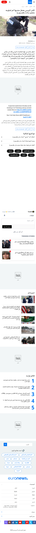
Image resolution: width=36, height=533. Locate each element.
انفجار (23, 155)
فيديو (33, 502)
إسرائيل (15, 459)
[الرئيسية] (34, 6)
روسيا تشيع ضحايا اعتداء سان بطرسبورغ (24, 141)
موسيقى (28, 467)
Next (33, 495)
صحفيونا (33, 506)
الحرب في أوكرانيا (26, 459)
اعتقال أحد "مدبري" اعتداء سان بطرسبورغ (24, 137)
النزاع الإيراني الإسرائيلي (26, 455)
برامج (16, 502)
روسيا (23, 6)
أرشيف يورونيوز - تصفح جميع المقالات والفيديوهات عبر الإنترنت (10, 506)
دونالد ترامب (17, 463)
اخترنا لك (31, 293)
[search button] (5, 444)
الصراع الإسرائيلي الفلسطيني (10, 455)
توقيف (18, 151)
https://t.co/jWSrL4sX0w (24, 110)
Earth (15, 492)
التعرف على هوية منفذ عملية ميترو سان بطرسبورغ (22, 145)
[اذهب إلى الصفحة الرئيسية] (30, 2)
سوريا (7, 467)
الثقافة (15, 499)
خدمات (33, 512)
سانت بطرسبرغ (14, 155)
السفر (34, 499)
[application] (18, 26)
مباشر (4, 2)
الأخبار (30, 6)
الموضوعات (32, 484)
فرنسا (8, 463)
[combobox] (18, 444)
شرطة (10, 151)
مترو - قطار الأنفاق (28, 151)
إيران (7, 459)
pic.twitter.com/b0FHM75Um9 (22, 112)
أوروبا (33, 488)
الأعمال (33, 492)
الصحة (18, 471)
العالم (27, 6)
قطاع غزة (27, 463)
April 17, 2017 (27, 117)
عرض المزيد (32, 516)
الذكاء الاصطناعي (17, 467)
